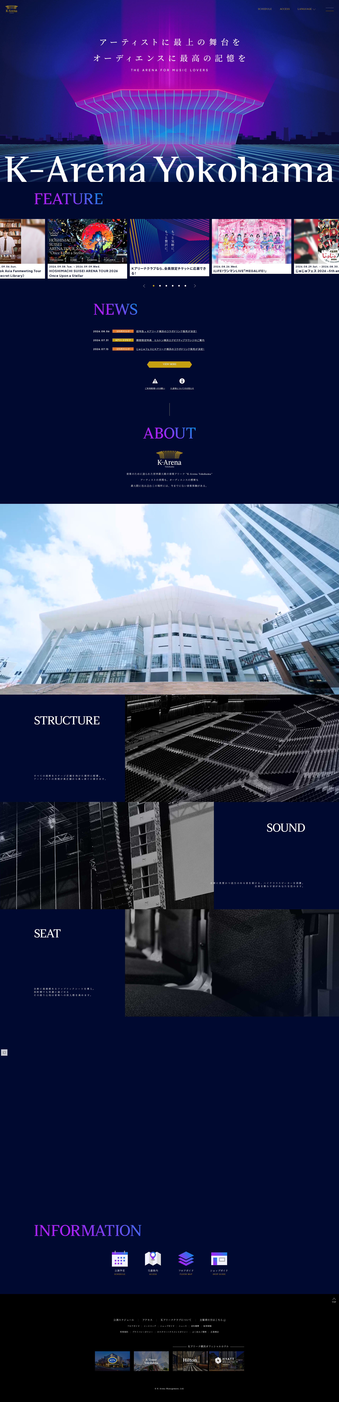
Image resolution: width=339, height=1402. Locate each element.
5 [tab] (179, 286)
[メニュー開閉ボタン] (330, 9)
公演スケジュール (123, 1320)
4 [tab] (172, 286)
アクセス (147, 1320)
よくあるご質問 (199, 1332)
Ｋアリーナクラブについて (176, 1320)
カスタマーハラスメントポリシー (172, 1332)
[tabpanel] (169, 249)
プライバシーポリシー (142, 1332)
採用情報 (207, 1326)
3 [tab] (166, 286)
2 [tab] (160, 286)
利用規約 (124, 1332)
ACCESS (285, 9)
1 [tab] (153, 286)
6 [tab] (185, 286)
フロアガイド (133, 1326)
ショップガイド (167, 1326)
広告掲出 (215, 1332)
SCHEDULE (265, 9)
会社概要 (195, 1326)
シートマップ (150, 1326)
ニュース (183, 1326)
